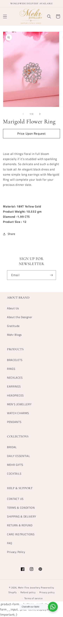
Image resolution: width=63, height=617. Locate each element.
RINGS (11, 369)
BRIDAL (12, 447)
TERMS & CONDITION (21, 507)
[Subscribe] (51, 275)
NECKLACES (15, 377)
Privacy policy (47, 592)
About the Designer (19, 317)
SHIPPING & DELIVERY (21, 516)
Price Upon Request (31, 133)
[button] (5, 16)
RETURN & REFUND (19, 525)
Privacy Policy (16, 552)
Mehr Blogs (14, 335)
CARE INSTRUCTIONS (21, 534)
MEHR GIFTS (15, 465)
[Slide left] (23, 114)
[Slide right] (40, 114)
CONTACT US (15, 499)
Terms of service (33, 598)
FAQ (9, 543)
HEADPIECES (15, 395)
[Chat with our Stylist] (53, 607)
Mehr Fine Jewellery (29, 587)
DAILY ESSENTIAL (18, 456)
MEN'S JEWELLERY (19, 404)
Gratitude (13, 326)
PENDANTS (14, 422)
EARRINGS (14, 386)
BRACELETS (14, 360)
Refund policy (27, 592)
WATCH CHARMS (18, 413)
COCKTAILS (14, 473)
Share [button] (11, 234)
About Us (13, 308)
